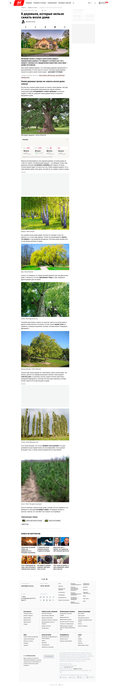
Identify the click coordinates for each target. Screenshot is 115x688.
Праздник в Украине (39, 3)
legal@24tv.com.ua (77, 668)
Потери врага (45, 628)
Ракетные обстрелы (47, 613)
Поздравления (52, 3)
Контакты (85, 587)
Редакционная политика (61, 589)
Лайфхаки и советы (33, 7)
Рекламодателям (62, 597)
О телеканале (61, 592)
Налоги (80, 623)
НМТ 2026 (44, 642)
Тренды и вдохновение (66, 641)
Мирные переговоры (47, 617)
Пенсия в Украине (82, 626)
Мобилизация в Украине (67, 611)
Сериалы (26, 645)
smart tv (81, 677)
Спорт (80, 634)
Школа (43, 640)
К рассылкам (48, 656)
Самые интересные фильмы (31, 636)
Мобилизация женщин (66, 619)
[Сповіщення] (95, 3)
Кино (25, 634)
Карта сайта (86, 598)
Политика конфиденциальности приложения (76, 593)
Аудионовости (27, 622)
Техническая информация (86, 584)
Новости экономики (84, 611)
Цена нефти (81, 613)
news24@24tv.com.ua (27, 586)
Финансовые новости (83, 617)
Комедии (26, 643)
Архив (84, 596)
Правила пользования (63, 600)
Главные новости (28, 613)
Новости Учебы (46, 634)
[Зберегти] (64, 27)
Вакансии (85, 589)
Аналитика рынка (64, 636)
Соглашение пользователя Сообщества (74, 598)
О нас (59, 583)
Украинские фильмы (29, 639)
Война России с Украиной (49, 611)
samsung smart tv (90, 677)
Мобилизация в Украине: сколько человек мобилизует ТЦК (67, 627)
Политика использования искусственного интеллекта (74, 589)
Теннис (80, 641)
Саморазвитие (45, 645)
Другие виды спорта (83, 645)
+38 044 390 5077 (45, 586)
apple (72, 677)
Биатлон (80, 643)
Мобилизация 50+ (64, 617)
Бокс (79, 636)
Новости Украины (28, 615)
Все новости (27, 611)
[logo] (19, 3)
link (40, 597)
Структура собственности (86, 593)
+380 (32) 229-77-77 (68, 667)
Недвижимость (64, 634)
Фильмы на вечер (28, 641)
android (63, 677)
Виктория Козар (30, 21)
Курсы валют (81, 615)
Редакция (60, 586)
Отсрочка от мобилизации (67, 623)
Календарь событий (64, 3)
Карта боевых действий (48, 615)
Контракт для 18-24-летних (67, 621)
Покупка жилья (64, 639)
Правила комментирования (75, 603)
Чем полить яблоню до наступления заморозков (43, 76)
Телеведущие (61, 595)
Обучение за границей (47, 647)
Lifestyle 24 (24, 7)
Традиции (29, 3)
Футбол (80, 639)
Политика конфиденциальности (76, 584)
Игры (84, 601)
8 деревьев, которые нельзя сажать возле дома (50, 7)
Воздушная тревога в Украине (49, 620)
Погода (25, 624)
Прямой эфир (27, 617)
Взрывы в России (46, 626)
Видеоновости (27, 620)
